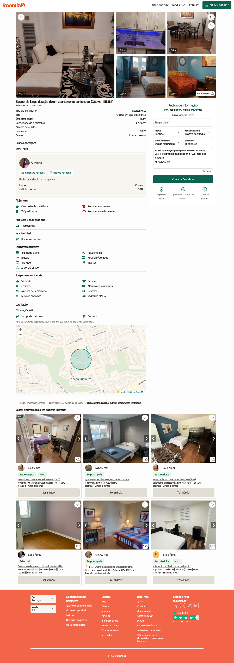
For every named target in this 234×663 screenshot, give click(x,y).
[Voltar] (21, 21)
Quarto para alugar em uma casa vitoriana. (114, 567)
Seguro (140, 621)
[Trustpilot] (186, 621)
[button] (20, 329)
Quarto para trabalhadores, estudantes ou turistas (107, 479)
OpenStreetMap (137, 391)
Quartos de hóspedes (76, 620)
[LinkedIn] (196, 606)
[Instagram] (182, 606)
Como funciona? (145, 616)
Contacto (141, 606)
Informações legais (110, 621)
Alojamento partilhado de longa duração (171, 566)
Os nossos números (110, 630)
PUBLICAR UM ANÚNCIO (219, 5)
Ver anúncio (49, 492)
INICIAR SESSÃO (178, 5)
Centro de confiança (147, 625)
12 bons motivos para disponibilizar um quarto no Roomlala (150, 638)
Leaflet (122, 391)
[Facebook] (175, 606)
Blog (104, 601)
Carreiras (105, 606)
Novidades (107, 635)
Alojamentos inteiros (75, 625)
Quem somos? (144, 611)
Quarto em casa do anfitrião (79, 605)
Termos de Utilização (111, 625)
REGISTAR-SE (194, 5)
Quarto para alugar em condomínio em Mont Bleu (40, 566)
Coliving (70, 615)
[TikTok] (189, 606)
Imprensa (106, 611)
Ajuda (140, 601)
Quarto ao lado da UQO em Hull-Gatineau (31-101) (174, 479)
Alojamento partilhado (76, 610)
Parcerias (106, 616)
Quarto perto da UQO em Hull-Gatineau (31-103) (39, 479)
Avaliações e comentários (149, 630)
